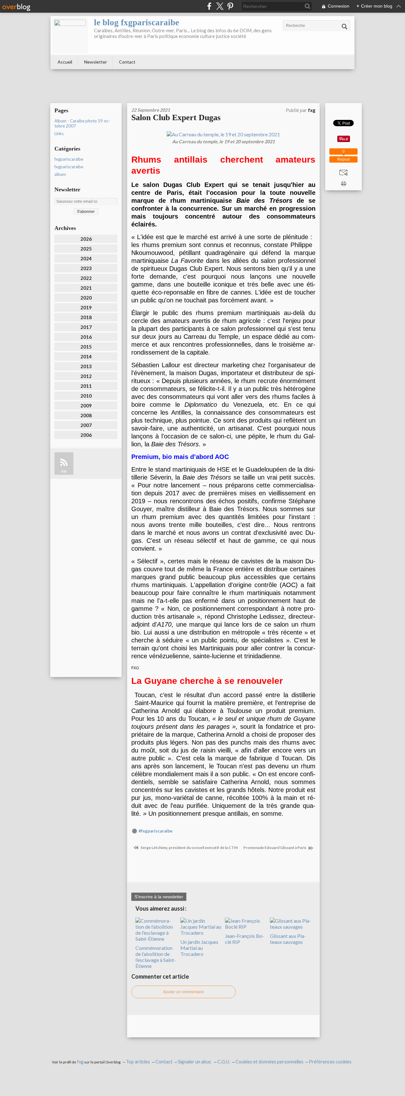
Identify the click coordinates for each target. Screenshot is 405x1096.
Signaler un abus (195, 1061)
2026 (86, 239)
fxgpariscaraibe (68, 159)
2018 (86, 317)
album (60, 174)
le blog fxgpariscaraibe (136, 22)
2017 (86, 327)
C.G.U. (223, 1061)
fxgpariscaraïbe (68, 166)
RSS (63, 471)
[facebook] (209, 6)
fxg (80, 1061)
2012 (86, 376)
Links (59, 133)
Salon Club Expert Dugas (176, 117)
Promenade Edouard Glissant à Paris (275, 847)
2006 (86, 435)
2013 (86, 366)
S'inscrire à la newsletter (158, 896)
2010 (86, 396)
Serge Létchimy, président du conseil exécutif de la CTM (189, 847)
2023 (86, 268)
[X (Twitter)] (220, 6)
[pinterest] (230, 6)
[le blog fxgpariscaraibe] (70, 35)
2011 (86, 386)
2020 (86, 297)
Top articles (138, 1061)
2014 (86, 356)
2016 (86, 337)
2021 (86, 288)
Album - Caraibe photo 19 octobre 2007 (82, 123)
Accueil (65, 62)
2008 (86, 415)
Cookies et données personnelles (269, 1061)
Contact (127, 62)
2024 (86, 258)
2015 (86, 347)
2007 (86, 425)
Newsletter (95, 62)
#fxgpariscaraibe (155, 830)
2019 (86, 307)
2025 (86, 248)
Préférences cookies (330, 1061)
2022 (86, 278)
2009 (86, 405)
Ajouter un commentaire (183, 992)
